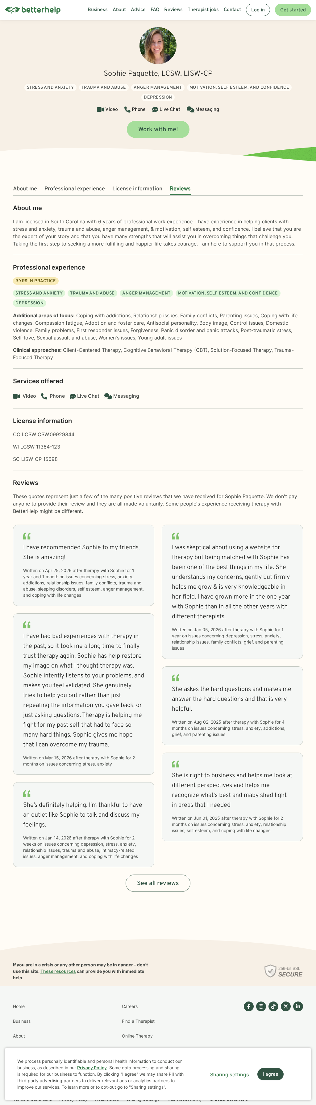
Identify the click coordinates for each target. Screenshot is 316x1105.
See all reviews (158, 884)
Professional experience (74, 189)
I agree (270, 1074)
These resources (58, 971)
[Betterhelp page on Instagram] (260, 1043)
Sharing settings (229, 1074)
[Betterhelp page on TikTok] (272, 1043)
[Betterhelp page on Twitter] (284, 1043)
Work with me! (158, 130)
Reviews (180, 189)
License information (137, 189)
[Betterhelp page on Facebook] (247, 1043)
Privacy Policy (92, 1067)
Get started (293, 10)
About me (25, 189)
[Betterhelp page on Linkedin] (297, 1043)
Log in (258, 10)
